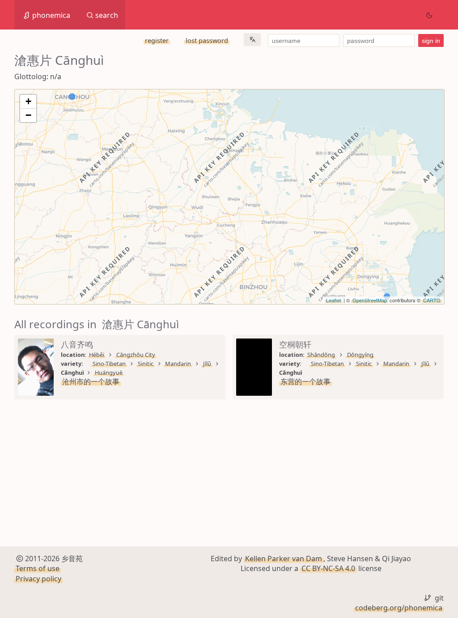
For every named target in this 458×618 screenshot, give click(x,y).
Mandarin (178, 364)
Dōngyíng (360, 355)
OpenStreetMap (369, 300)
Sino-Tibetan (109, 364)
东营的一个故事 (305, 381)
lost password (207, 40)
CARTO (432, 300)
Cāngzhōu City (135, 355)
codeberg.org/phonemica (398, 608)
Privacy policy (38, 579)
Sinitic (145, 364)
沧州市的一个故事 (90, 381)
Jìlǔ (207, 364)
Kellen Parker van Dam (283, 558)
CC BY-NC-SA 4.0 (328, 568)
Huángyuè (109, 372)
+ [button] (28, 101)
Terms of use (37, 568)
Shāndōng (321, 355)
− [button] (28, 115)
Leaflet (333, 300)
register (157, 40)
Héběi (96, 355)
